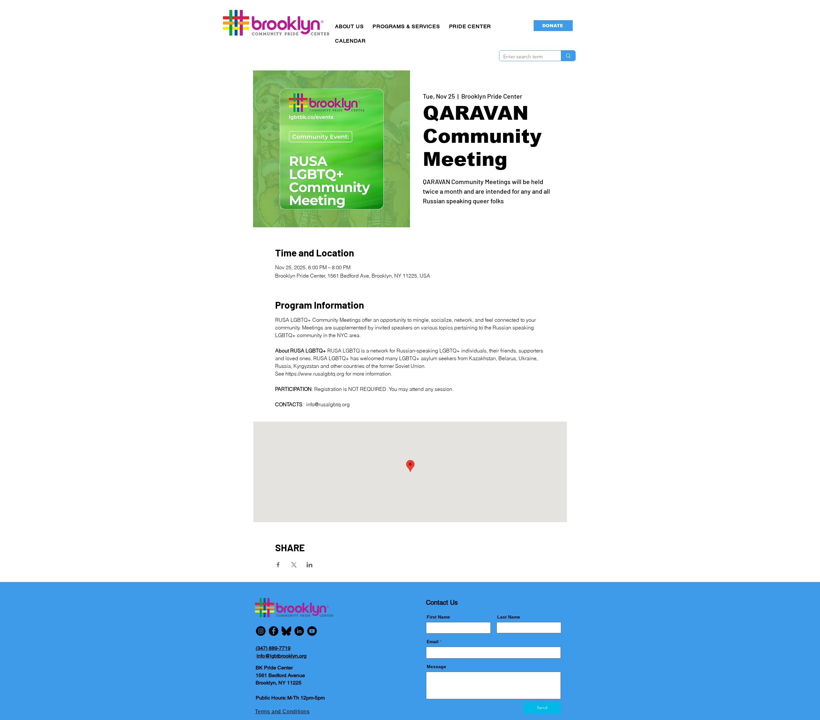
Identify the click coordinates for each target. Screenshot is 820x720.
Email (433, 641)
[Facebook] (273, 631)
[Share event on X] (294, 564)
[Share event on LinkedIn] (310, 564)
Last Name (508, 617)
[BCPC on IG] (261, 631)
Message (436, 666)
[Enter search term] (568, 56)
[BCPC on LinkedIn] (299, 631)
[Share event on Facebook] (278, 564)
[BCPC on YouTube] (312, 631)
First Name (438, 617)
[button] (349, 26)
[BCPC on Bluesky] (286, 631)
